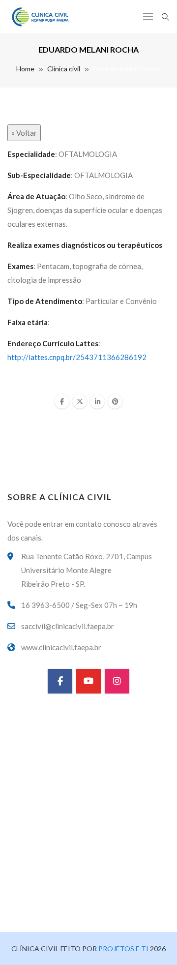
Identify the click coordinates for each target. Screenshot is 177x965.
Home (25, 68)
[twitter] (79, 401)
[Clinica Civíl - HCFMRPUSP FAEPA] (40, 16)
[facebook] (62, 401)
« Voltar (24, 132)
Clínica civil (63, 68)
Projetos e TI (122, 948)
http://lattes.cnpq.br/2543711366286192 (77, 357)
